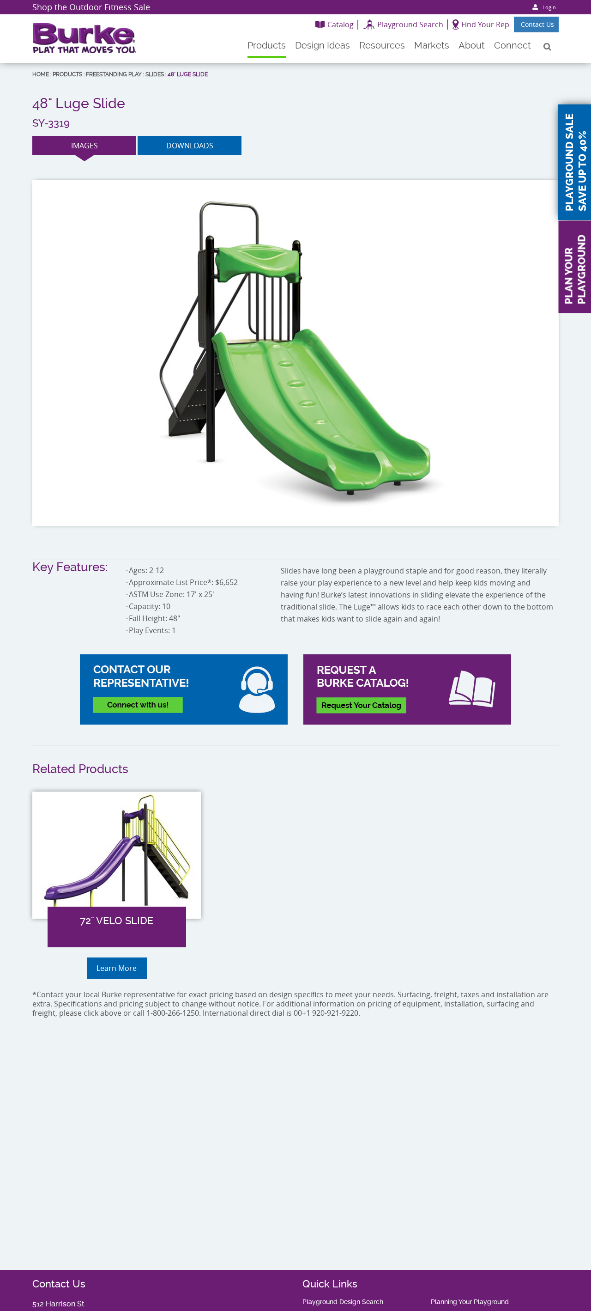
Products (67, 74)
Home (40, 74)
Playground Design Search (342, 1302)
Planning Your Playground (470, 1302)
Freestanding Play (114, 74)
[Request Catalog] (407, 689)
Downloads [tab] (189, 145)
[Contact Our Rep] (184, 689)
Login (549, 7)
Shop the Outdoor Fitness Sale (91, 6)
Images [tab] (84, 145)
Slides (154, 74)
